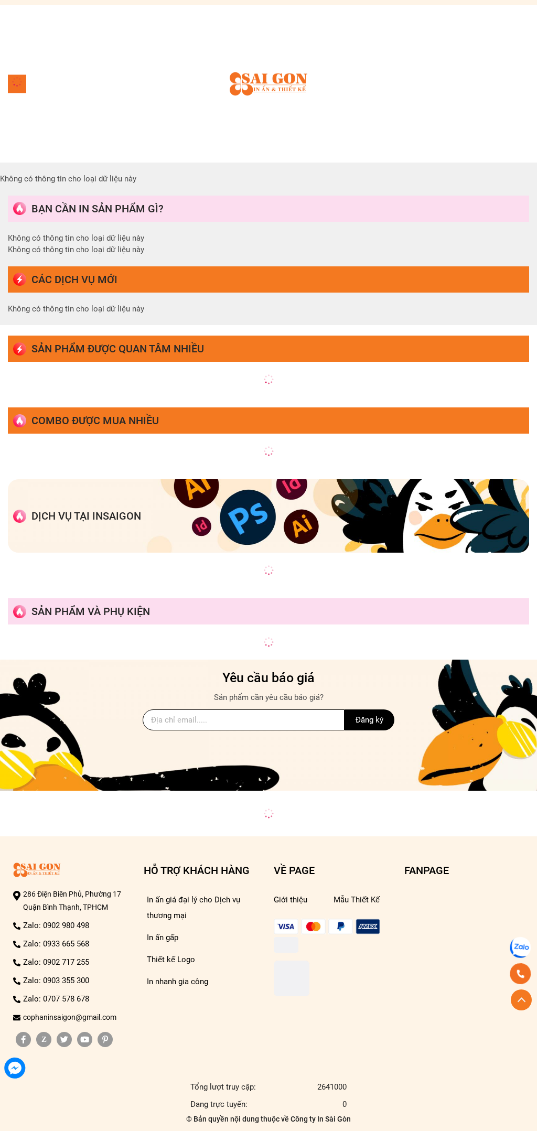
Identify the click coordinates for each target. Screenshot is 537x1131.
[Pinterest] (105, 1039)
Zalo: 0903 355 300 (56, 980)
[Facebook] (23, 1039)
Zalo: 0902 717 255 (56, 962)
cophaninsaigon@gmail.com (69, 1017)
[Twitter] (64, 1039)
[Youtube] (84, 1039)
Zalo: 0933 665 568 (56, 944)
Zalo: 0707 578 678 (56, 999)
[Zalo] (43, 1039)
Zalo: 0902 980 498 (56, 925)
